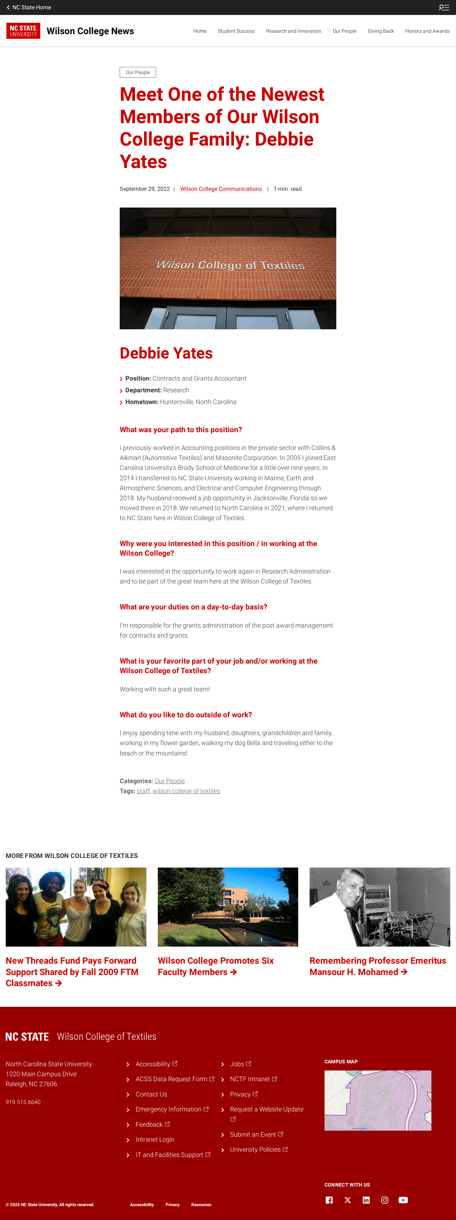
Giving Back (381, 31)
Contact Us (151, 1094)
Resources (201, 1204)
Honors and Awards (427, 31)
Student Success (236, 31)
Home (200, 31)
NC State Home (31, 7)
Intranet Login (155, 1139)
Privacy (173, 1204)
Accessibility (142, 1204)
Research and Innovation (293, 31)
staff (143, 791)
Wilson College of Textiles (186, 791)
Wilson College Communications (221, 188)
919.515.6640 (23, 1102)
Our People (345, 31)
